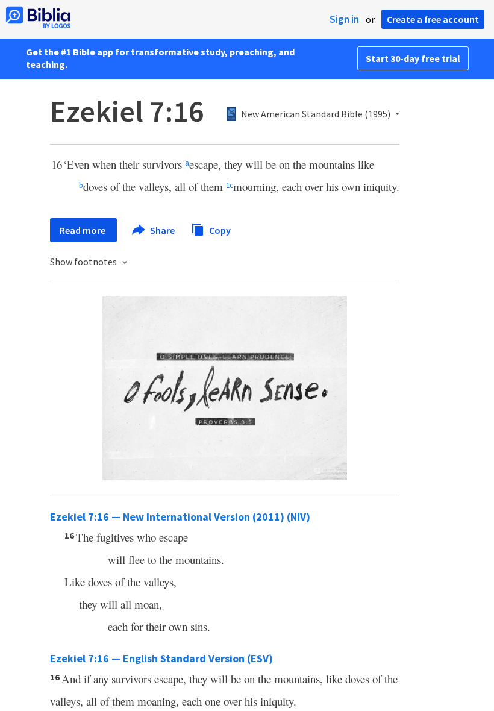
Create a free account (433, 19)
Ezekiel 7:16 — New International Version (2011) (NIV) (180, 517)
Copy (219, 229)
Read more (83, 230)
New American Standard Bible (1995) (315, 114)
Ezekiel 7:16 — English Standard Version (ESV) (161, 658)
